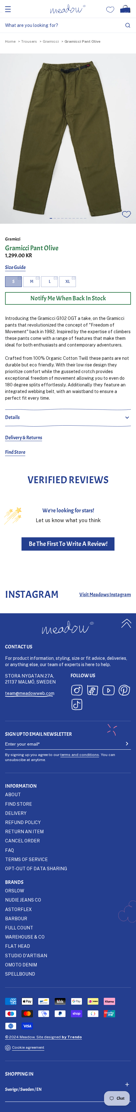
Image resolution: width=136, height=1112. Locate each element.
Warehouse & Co (25, 937)
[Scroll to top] (126, 623)
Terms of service (26, 859)
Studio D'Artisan (26, 955)
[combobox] (68, 25)
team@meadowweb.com (29, 693)
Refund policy (23, 822)
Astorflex (18, 909)
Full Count (19, 927)
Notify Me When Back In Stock (68, 298)
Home (10, 41)
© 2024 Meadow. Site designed (43, 1036)
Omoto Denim (21, 964)
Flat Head (17, 946)
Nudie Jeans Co (23, 900)
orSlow (14, 890)
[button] (51, 218)
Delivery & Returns (23, 437)
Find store (18, 804)
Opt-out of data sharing (36, 868)
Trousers (29, 41)
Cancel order (22, 840)
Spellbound (20, 974)
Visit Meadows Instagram (105, 594)
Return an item (24, 831)
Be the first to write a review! (68, 544)
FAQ (9, 850)
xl (67, 281)
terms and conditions (79, 754)
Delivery (16, 813)
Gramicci (51, 41)
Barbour (16, 918)
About (13, 794)
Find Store (15, 452)
